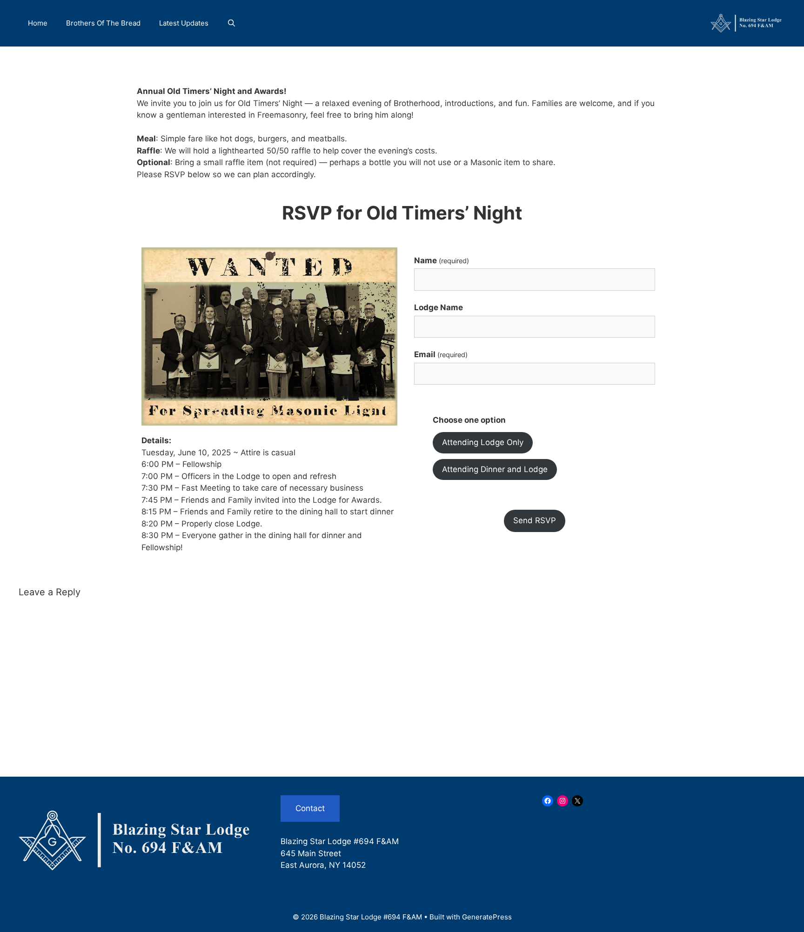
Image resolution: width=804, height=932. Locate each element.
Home (37, 23)
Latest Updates (183, 23)
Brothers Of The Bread (103, 23)
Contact (310, 808)
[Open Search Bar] (231, 23)
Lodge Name (438, 307)
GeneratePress (487, 916)
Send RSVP (534, 520)
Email (441, 354)
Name (441, 260)
